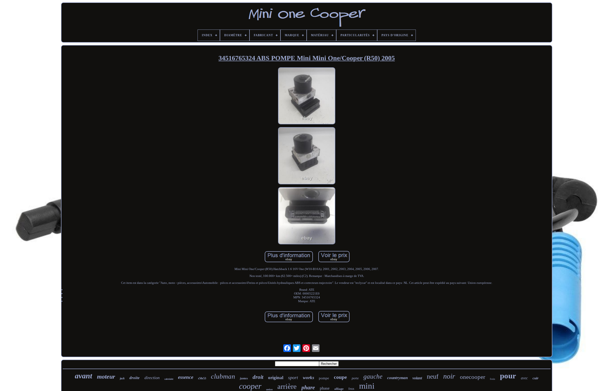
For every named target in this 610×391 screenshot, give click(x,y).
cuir (536, 378)
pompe (324, 378)
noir (449, 376)
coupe (340, 377)
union (269, 389)
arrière (287, 386)
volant (417, 378)
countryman (397, 378)
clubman (223, 376)
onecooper (472, 377)
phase (325, 388)
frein (492, 378)
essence (185, 377)
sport (293, 377)
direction (152, 377)
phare (308, 387)
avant (83, 375)
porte (355, 378)
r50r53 (202, 378)
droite (134, 378)
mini (367, 386)
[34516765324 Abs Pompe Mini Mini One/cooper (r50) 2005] (306, 96)
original (275, 377)
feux (351, 389)
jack (122, 378)
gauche (372, 376)
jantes (244, 378)
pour (508, 375)
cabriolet (168, 379)
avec (524, 378)
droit (258, 377)
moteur (106, 376)
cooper (250, 386)
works (308, 377)
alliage (339, 389)
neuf (432, 376)
